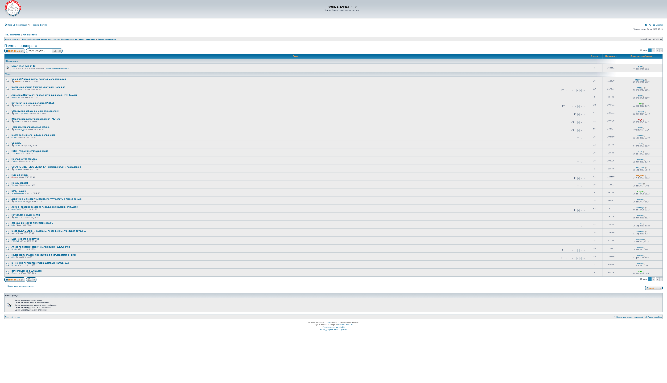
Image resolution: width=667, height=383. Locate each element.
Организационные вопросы (57, 68)
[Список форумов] (12, 8)
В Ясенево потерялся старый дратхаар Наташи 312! (40, 263)
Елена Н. (19, 106)
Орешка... (16, 143)
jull (12, 225)
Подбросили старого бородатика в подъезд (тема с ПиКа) (43, 255)
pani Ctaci (15, 209)
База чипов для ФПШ (23, 66)
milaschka (19, 202)
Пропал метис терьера (24, 159)
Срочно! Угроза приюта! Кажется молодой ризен (38, 79)
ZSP (17, 146)
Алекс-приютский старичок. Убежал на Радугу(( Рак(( (41, 247)
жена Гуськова (21, 114)
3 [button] (657, 50)
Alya (640, 120)
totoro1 (640, 136)
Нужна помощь (19, 175)
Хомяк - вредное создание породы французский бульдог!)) (44, 207)
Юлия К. (15, 273)
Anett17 (640, 88)
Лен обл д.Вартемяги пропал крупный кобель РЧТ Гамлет (44, 95)
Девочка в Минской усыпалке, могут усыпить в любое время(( (46, 199)
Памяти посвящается (21, 46)
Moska (14, 249)
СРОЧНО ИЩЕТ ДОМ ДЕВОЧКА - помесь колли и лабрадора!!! (46, 167)
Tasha (14, 185)
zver (13, 68)
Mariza (640, 160)
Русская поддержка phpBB (334, 327)
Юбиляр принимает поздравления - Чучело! (36, 119)
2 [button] (653, 50)
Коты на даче (18, 191)
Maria (17, 82)
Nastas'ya (15, 97)
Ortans (14, 137)
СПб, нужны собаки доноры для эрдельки (35, 111)
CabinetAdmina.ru (345, 325)
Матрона (640, 240)
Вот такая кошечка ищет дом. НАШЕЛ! (33, 103)
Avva (640, 152)
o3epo (640, 192)
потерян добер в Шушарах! (26, 271)
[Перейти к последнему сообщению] (643, 67)
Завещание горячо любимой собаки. (32, 223)
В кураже (640, 112)
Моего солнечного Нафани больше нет (33, 135)
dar (640, 104)
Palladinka (640, 232)
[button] (661, 50)
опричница (640, 80)
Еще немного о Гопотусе (25, 239)
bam (640, 272)
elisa (640, 96)
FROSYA (15, 241)
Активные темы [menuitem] (30, 35)
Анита (17, 218)
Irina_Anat (15, 153)
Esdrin (14, 161)
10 (583, 90)
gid (12, 257)
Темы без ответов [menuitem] (12, 35)
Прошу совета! (19, 183)
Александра (16, 89)
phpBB (328, 322)
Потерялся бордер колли (25, 215)
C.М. (640, 224)
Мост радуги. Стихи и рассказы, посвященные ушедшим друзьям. (48, 231)
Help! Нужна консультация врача (29, 151)
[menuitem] (8, 25)
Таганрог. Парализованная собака (30, 127)
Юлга (14, 177)
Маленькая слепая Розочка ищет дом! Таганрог (38, 87)
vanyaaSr (640, 176)
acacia (18, 170)
